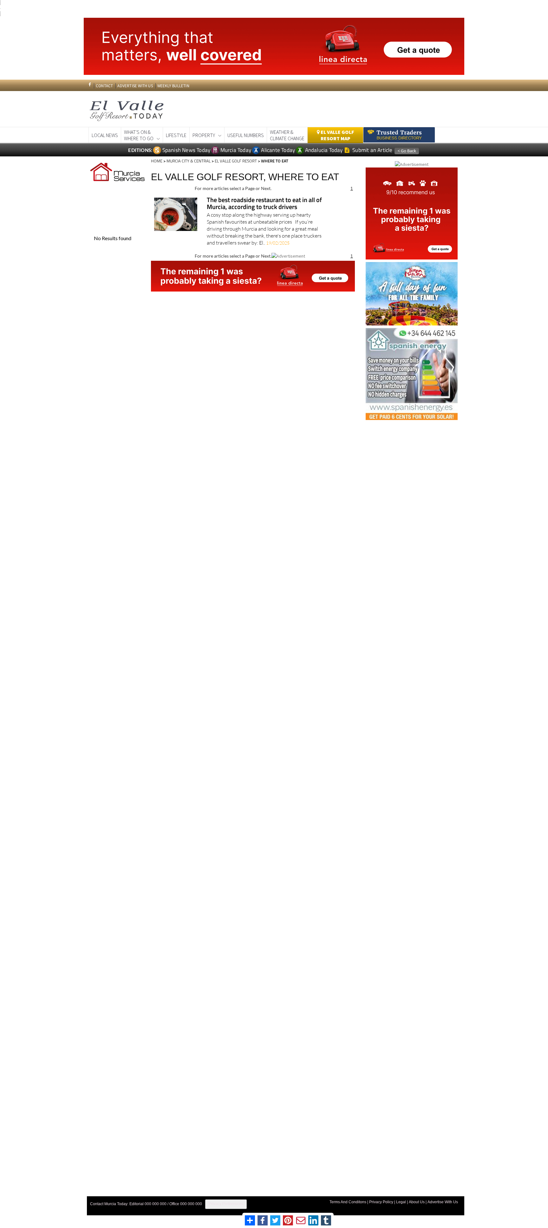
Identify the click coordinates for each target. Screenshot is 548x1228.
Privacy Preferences (226, 1204)
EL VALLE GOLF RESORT (236, 161)
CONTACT (104, 86)
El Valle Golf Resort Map (337, 135)
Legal (401, 1202)
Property (203, 135)
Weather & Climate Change (287, 135)
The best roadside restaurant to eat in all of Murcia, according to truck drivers (264, 203)
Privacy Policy (381, 1202)
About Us (417, 1202)
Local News (105, 135)
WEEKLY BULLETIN (173, 86)
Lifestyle (176, 135)
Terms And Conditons (347, 1202)
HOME (156, 161)
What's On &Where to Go (138, 135)
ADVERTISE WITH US (135, 86)
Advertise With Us (442, 1202)
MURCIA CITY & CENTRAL (188, 161)
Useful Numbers (245, 135)
